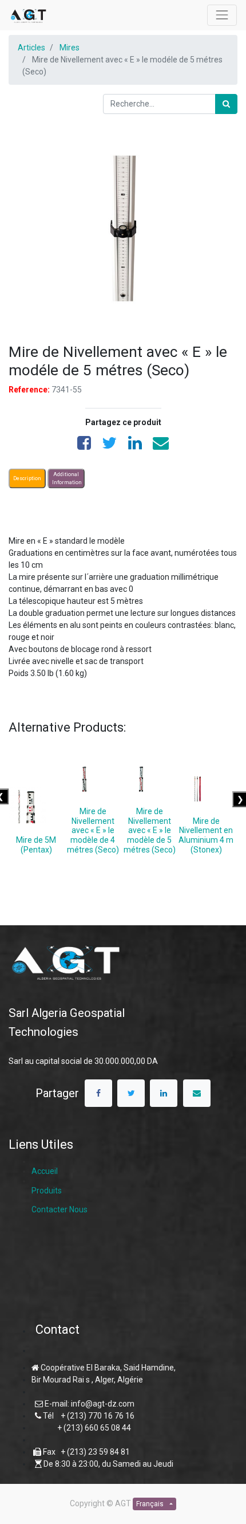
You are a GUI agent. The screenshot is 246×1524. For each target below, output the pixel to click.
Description (27, 478)
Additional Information (67, 478)
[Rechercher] (226, 104)
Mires (69, 47)
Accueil (44, 1171)
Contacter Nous (59, 1209)
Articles (31, 47)
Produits (46, 1190)
